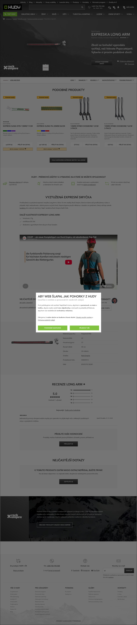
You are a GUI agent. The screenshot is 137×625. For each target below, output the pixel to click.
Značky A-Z (113, 2)
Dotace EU (13, 609)
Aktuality (39, 2)
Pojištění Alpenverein (94, 592)
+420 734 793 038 (53, 566)
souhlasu (110, 577)
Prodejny (76, 2)
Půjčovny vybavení (93, 594)
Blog (30, 2)
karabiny (23, 208)
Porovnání (109, 7)
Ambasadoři (13, 602)
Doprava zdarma (15, 182)
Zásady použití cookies (84, 317)
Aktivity (23, 2)
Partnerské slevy (39, 594)
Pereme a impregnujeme (95, 599)
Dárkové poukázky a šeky (95, 602)
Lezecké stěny (64, 2)
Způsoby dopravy (40, 604)
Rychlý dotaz (121, 599)
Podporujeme (14, 604)
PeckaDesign (77, 621)
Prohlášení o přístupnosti (42, 612)
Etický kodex (13, 594)
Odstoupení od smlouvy (41, 599)
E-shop (119, 594)
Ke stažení (68, 592)
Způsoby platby (39, 607)
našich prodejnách (89, 185)
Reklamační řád (39, 602)
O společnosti (14, 592)
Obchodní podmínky (40, 597)
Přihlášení (118, 7)
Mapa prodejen (18, 570)
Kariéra (12, 607)
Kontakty (86, 2)
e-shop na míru (67, 621)
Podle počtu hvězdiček (72, 410)
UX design (59, 621)
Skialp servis (91, 597)
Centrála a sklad (122, 597)
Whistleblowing (14, 597)
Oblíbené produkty (113, 7)
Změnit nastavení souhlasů (42, 614)
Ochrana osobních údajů (46, 320)
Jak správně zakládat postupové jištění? (33, 307)
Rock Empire (85, 356)
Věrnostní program (98, 2)
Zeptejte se (68, 594)
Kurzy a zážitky (51, 2)
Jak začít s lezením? (26, 303)
